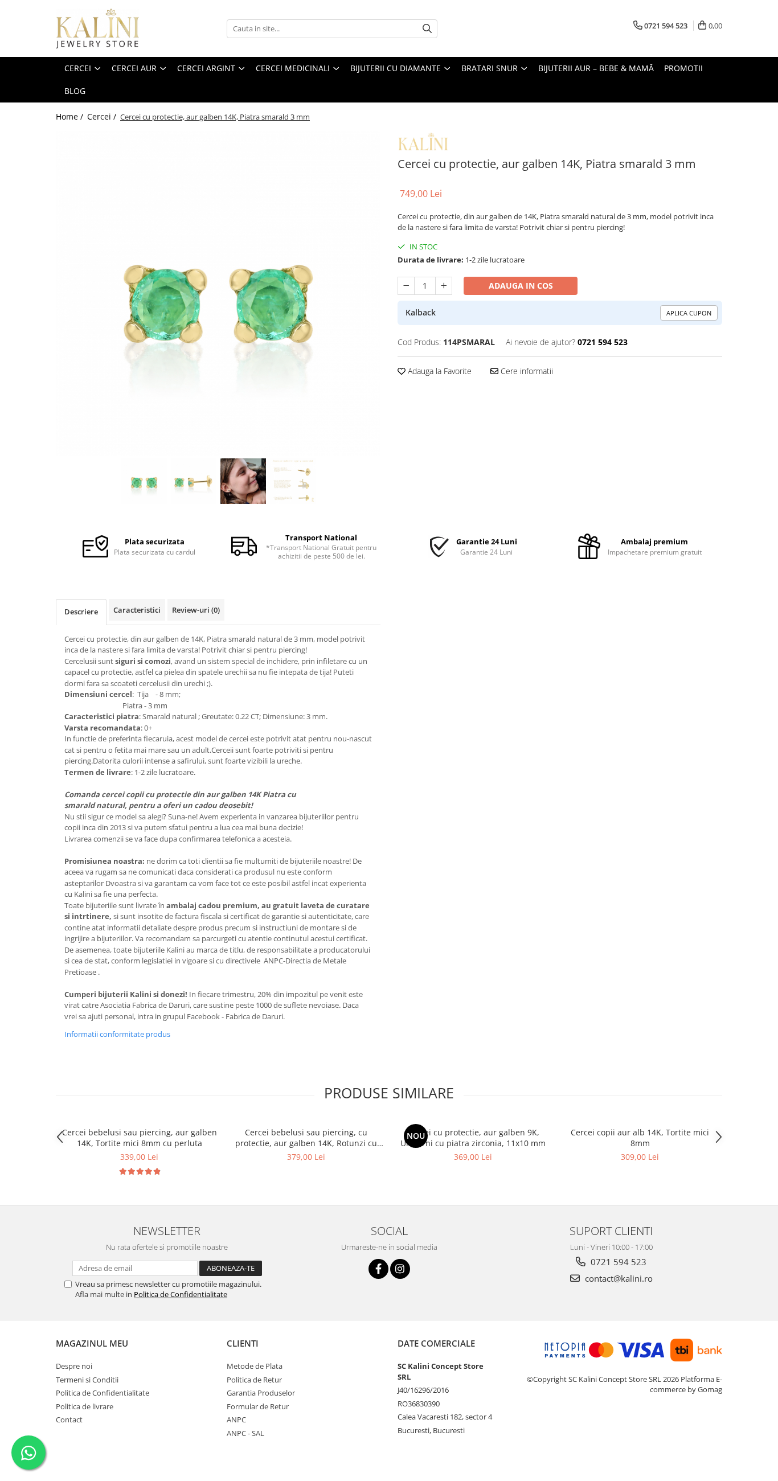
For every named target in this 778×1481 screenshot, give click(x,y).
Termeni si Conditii (87, 1380)
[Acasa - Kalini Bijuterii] (113, 28)
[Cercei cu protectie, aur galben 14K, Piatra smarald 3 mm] (218, 293)
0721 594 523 (617, 1261)
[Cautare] (427, 28)
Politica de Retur (254, 1380)
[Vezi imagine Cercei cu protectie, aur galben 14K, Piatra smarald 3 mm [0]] (144, 481)
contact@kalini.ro (618, 1278)
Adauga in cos (521, 285)
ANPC (236, 1419)
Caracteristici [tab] (137, 610)
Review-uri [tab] (196, 610)
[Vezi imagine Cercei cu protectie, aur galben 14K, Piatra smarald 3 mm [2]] (243, 481)
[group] (218, 293)
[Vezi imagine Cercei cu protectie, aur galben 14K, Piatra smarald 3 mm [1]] (193, 481)
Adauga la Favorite (439, 371)
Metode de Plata (254, 1366)
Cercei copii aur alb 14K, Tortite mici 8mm (640, 1137)
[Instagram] (400, 1269)
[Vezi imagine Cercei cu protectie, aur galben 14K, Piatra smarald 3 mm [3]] (292, 481)
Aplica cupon (688, 313)
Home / (70, 116)
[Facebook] (378, 1269)
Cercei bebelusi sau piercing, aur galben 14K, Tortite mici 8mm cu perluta (139, 1137)
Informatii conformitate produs (117, 1034)
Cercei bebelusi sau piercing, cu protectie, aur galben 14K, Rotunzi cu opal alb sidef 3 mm (306, 1137)
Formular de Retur (258, 1406)
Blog (74, 90)
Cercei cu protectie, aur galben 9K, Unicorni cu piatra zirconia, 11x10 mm (473, 1137)
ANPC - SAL (245, 1433)
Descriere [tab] (81, 611)
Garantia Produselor (261, 1393)
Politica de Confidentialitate (180, 1294)
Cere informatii (525, 371)
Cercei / (102, 116)
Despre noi (74, 1366)
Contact (69, 1419)
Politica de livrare (84, 1406)
